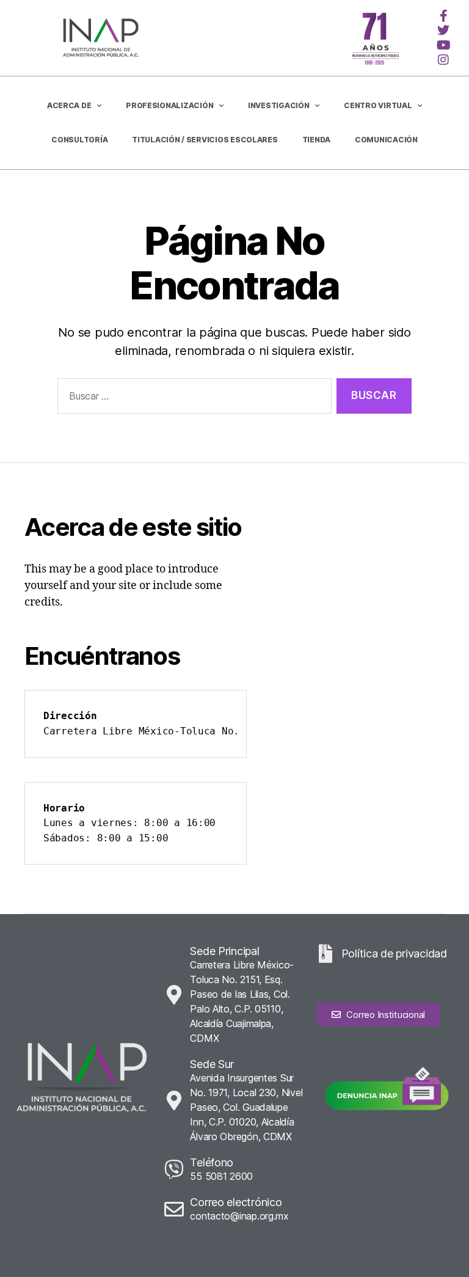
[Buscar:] (192, 398)
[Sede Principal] (174, 994)
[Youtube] (443, 45)
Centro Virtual (378, 105)
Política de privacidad (394, 953)
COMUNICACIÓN (386, 139)
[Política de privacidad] (326, 954)
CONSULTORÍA (79, 139)
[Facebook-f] (443, 16)
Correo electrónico (236, 1202)
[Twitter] (443, 30)
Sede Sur (212, 1064)
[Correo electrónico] (174, 1209)
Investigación (279, 105)
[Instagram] (443, 60)
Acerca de (69, 105)
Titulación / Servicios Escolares (204, 139)
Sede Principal (224, 951)
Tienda (316, 139)
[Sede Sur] (174, 1100)
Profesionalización (169, 105)
